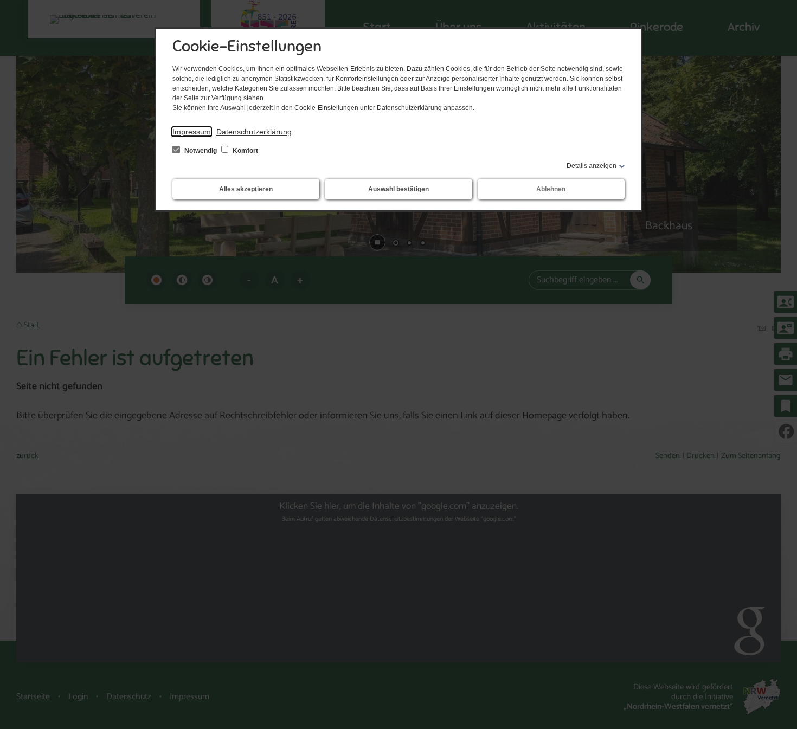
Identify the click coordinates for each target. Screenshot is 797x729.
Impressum (191, 131)
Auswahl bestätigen (398, 189)
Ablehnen (550, 189)
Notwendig (200, 150)
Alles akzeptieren (246, 189)
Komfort (244, 150)
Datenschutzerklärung (254, 131)
